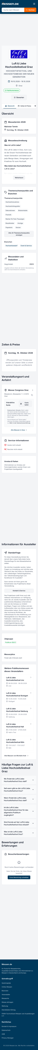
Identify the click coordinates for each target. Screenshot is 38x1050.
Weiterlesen (19, 178)
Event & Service (26, 246)
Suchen (31, 10)
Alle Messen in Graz (18, 430)
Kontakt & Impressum (9, 1026)
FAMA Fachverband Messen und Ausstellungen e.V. (18, 1015)
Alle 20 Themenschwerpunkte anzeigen (19, 234)
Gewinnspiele (6, 983)
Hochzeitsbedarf (11, 246)
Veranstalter (6, 994)
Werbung (5, 1006)
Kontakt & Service (19, 591)
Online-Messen (7, 987)
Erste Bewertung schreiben (19, 877)
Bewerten (20, 97)
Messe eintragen (7, 1002)
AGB (3, 1034)
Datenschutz (6, 1030)
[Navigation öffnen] (34, 4)
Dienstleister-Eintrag (9, 1010)
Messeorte (5, 998)
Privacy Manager (8, 1038)
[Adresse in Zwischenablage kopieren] (32, 395)
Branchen (5, 991)
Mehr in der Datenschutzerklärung (20, 423)
